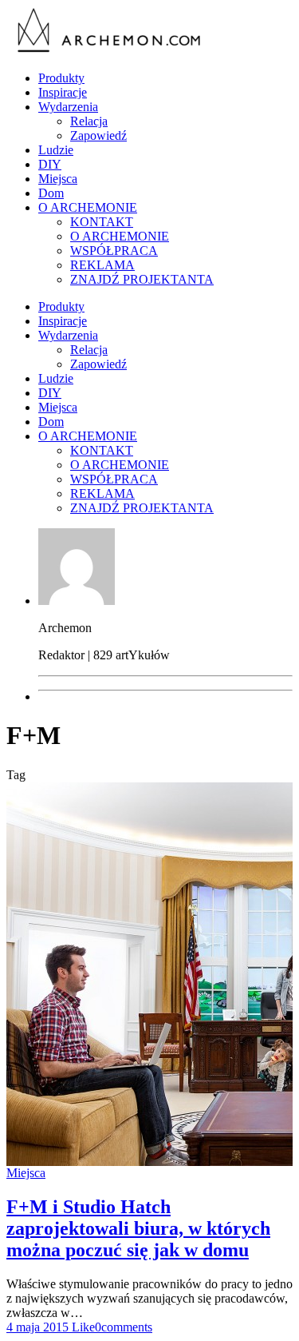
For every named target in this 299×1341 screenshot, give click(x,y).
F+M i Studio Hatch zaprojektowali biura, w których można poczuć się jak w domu (138, 1228)
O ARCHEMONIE (87, 207)
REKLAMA (102, 265)
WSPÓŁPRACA (114, 250)
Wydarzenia (68, 106)
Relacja (89, 121)
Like (82, 1327)
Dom (51, 193)
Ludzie (55, 150)
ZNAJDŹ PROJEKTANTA (142, 279)
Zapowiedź (98, 135)
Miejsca (57, 178)
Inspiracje (62, 92)
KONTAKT (101, 222)
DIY (49, 164)
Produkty (61, 78)
